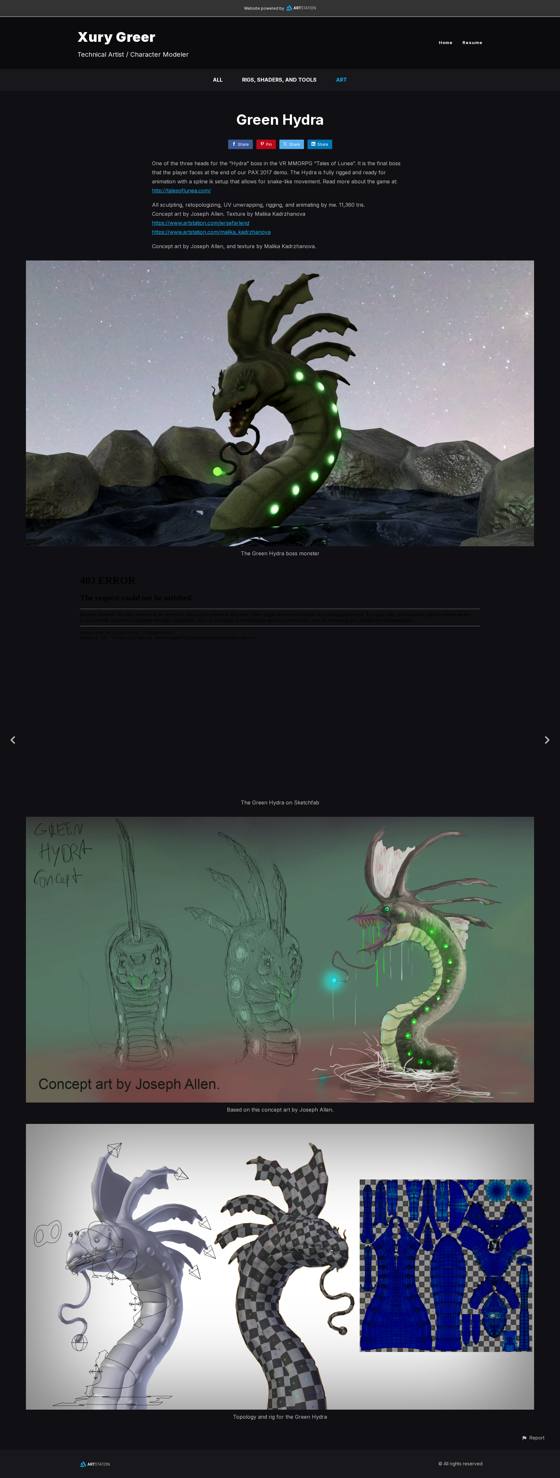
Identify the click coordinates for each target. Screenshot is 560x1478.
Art (341, 79)
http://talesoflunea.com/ (181, 190)
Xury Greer (116, 37)
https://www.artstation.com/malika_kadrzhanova (211, 232)
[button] (533, 1437)
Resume (472, 42)
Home (446, 42)
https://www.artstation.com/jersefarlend (200, 223)
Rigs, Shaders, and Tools (279, 79)
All (218, 79)
